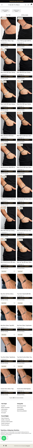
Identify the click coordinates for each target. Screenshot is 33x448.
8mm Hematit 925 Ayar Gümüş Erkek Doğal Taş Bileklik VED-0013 (24, 230)
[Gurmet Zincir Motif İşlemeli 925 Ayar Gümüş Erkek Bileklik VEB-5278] (24, 376)
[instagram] (6, 446)
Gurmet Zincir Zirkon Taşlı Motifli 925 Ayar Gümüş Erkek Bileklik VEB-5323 (8, 40)
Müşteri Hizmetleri (5, 407)
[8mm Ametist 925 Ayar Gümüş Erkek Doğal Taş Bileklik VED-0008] (24, 186)
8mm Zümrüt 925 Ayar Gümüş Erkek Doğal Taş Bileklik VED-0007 (24, 167)
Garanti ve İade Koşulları (7, 421)
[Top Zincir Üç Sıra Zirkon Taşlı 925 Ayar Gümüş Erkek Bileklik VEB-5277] (24, 344)
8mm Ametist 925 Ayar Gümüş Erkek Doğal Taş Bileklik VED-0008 (24, 198)
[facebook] (4, 446)
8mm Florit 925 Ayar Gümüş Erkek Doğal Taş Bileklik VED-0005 (24, 104)
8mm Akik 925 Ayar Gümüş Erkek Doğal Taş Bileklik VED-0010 (24, 72)
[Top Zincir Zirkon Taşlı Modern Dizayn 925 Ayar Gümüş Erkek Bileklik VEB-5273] (8, 344)
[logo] (14, 5)
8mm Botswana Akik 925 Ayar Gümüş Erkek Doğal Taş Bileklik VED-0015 (8, 167)
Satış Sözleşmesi (5, 418)
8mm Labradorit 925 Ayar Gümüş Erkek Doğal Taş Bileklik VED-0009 (7, 135)
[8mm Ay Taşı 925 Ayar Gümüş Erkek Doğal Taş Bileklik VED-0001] (24, 249)
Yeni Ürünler (4, 411)
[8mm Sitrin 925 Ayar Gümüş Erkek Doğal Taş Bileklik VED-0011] (8, 218)
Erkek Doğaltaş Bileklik (5, 11)
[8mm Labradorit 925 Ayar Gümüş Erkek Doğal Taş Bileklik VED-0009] (8, 123)
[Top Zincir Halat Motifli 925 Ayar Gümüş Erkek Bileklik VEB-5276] (24, 281)
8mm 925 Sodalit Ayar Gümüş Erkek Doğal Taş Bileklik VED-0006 (24, 135)
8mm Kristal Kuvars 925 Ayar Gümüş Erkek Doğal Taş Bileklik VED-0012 (8, 262)
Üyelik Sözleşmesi (5, 423)
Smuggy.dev (28, 445)
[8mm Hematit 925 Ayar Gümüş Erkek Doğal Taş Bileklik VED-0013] (24, 218)
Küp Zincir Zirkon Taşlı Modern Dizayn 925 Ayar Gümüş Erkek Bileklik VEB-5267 (24, 325)
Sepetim (3, 405)
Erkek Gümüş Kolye (21, 405)
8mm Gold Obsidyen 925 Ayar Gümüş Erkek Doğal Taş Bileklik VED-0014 (8, 198)
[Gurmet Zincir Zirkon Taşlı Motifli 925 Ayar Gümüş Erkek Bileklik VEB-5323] (8, 28)
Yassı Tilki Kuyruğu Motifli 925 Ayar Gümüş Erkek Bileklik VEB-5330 (24, 40)
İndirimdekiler (4, 409)
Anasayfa (3, 412)
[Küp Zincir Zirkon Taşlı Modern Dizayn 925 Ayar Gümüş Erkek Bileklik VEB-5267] (24, 313)
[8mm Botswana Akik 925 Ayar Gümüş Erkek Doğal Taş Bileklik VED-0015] (8, 154)
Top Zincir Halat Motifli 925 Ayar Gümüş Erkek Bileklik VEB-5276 (24, 293)
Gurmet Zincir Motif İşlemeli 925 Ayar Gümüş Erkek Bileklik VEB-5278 (24, 388)
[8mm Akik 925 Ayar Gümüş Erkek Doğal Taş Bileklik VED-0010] (24, 60)
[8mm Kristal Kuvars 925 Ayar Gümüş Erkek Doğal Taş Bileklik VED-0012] (8, 249)
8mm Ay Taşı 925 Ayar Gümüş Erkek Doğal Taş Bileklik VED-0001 (24, 262)
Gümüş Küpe (20, 407)
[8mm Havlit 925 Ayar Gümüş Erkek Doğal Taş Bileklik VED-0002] (8, 91)
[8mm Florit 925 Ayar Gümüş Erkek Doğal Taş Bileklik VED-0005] (24, 91)
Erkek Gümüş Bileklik (16, 11)
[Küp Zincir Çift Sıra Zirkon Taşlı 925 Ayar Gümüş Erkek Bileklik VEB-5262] (8, 281)
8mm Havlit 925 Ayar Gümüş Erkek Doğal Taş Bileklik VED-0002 (8, 104)
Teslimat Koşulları (5, 425)
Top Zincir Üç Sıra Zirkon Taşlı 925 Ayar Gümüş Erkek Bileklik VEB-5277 (24, 357)
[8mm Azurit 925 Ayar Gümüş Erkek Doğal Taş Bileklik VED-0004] (8, 60)
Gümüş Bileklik (20, 409)
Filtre (8, 15)
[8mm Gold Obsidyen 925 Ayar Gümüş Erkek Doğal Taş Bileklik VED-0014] (8, 186)
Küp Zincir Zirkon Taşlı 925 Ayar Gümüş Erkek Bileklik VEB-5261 (7, 325)
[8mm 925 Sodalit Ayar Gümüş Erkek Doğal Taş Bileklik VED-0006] (24, 123)
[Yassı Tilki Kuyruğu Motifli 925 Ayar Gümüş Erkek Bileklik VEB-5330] (24, 28)
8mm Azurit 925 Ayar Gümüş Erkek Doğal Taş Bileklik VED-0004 (8, 72)
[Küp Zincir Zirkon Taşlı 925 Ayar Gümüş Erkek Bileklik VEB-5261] (8, 313)
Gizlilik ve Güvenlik (5, 420)
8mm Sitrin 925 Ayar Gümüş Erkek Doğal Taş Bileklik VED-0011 (8, 230)
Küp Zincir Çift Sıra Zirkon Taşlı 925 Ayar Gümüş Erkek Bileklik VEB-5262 (8, 293)
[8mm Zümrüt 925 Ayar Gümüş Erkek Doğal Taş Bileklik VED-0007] (24, 154)
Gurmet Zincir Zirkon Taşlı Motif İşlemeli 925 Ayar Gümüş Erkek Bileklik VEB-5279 (8, 388)
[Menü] (2, 5)
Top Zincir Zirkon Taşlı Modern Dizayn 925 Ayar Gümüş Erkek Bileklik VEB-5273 (8, 357)
